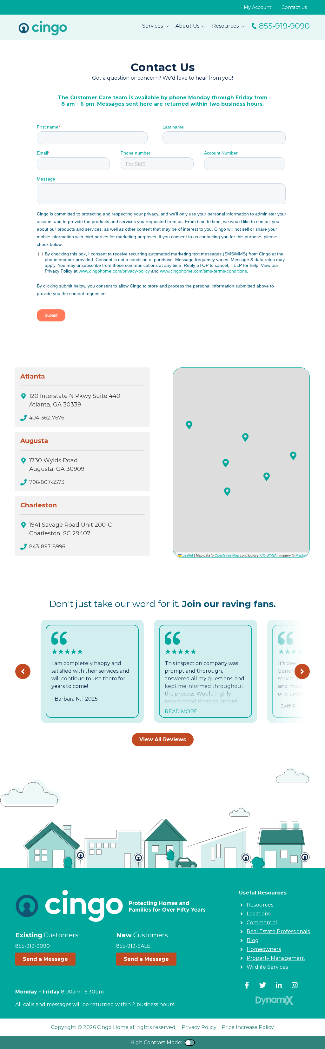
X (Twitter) (263, 985)
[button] (189, 424)
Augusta (34, 441)
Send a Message (45, 959)
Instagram (294, 985)
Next (302, 671)
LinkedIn (279, 985)
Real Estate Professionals (278, 931)
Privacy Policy (199, 1027)
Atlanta (32, 376)
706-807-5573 (46, 482)
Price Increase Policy (248, 1027)
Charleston (38, 505)
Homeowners (264, 949)
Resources (260, 905)
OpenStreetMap (227, 554)
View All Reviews (162, 739)
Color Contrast (190, 1042)
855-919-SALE (133, 946)
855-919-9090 (284, 25)
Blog (253, 940)
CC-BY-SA (268, 554)
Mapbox (301, 554)
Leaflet (187, 554)
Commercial (262, 923)
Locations (258, 914)
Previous (22, 671)
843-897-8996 (47, 547)
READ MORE (181, 712)
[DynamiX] (274, 1000)
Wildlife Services (267, 967)
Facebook (247, 985)
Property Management (276, 958)
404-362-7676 (46, 418)
